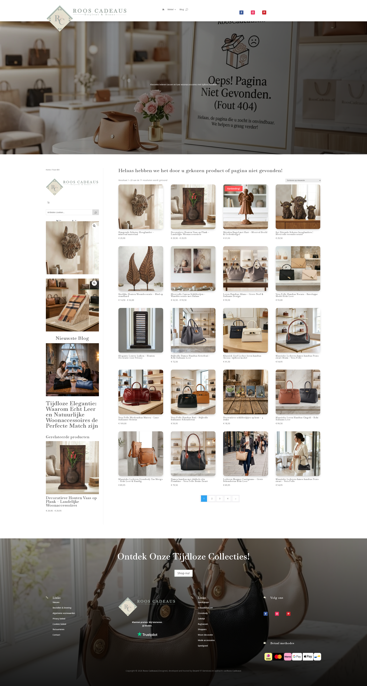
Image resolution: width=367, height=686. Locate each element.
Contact (56, 634)
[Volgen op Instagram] (253, 12)
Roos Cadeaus (150, 670)
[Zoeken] (95, 212)
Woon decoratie (205, 634)
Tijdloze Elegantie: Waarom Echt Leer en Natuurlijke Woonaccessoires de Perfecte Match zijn (72, 414)
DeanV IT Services (202, 670)
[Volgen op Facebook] (241, 12)
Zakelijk (201, 618)
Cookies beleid (59, 624)
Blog (181, 9)
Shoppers (202, 629)
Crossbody (203, 613)
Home (48, 170)
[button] (94, 225)
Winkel (170, 9)
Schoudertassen (205, 607)
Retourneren (58, 629)
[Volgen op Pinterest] (264, 12)
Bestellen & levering (62, 607)
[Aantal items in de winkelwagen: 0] (48, 202)
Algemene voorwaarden (64, 613)
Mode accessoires (206, 640)
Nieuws (56, 602)
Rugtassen (203, 624)
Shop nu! (183, 573)
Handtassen (203, 602)
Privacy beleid (59, 618)
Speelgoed (203, 645)
